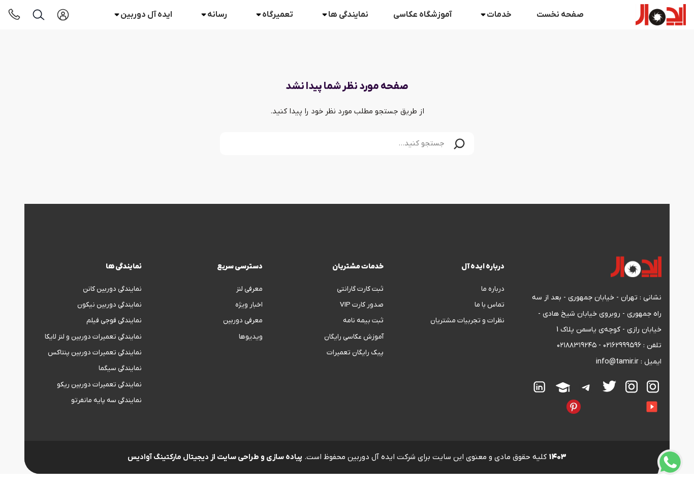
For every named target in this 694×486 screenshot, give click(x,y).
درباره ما (492, 289)
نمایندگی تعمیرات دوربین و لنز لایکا (93, 336)
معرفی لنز (249, 289)
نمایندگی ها (348, 15)
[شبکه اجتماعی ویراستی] (589, 399)
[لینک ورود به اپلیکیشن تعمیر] (63, 15)
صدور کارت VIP (362, 304)
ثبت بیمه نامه (363, 320)
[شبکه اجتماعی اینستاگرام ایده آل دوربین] (652, 387)
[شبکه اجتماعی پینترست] (573, 406)
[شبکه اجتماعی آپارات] (563, 387)
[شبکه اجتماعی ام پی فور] (529, 399)
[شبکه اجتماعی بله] (608, 399)
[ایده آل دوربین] (661, 14)
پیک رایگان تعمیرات (355, 352)
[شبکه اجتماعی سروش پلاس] (617, 399)
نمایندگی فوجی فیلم (114, 320)
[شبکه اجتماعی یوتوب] (651, 406)
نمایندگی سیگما (120, 368)
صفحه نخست (560, 15)
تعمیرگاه (277, 15)
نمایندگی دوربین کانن (112, 289)
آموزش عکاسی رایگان (354, 336)
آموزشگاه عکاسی (422, 15)
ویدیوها (251, 336)
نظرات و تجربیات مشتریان (467, 320)
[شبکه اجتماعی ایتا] (626, 399)
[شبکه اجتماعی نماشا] (539, 399)
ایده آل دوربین (146, 15)
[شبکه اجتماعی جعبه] (548, 399)
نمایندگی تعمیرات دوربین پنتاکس (95, 352)
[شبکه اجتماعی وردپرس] (520, 399)
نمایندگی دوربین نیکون (109, 304)
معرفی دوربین (243, 320)
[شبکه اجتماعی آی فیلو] (557, 399)
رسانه (217, 15)
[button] (459, 143)
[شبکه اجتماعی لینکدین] (539, 387)
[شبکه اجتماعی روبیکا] (599, 399)
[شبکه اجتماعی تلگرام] (586, 387)
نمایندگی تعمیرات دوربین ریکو (99, 384)
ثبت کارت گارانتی (360, 289)
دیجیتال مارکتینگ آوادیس (168, 457)
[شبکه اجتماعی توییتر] (609, 386)
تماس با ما (489, 304)
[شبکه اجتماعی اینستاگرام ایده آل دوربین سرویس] (631, 387)
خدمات (499, 15)
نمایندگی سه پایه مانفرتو (106, 400)
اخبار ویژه (249, 304)
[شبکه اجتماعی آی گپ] (635, 399)
